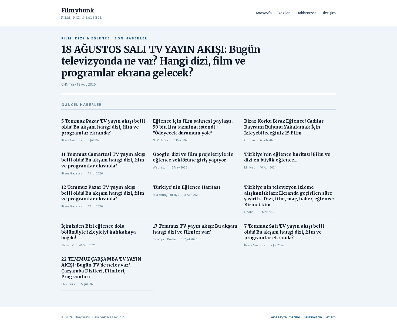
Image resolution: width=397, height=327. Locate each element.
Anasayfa (263, 12)
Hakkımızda (306, 12)
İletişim (329, 12)
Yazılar (284, 12)
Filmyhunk (81, 13)
